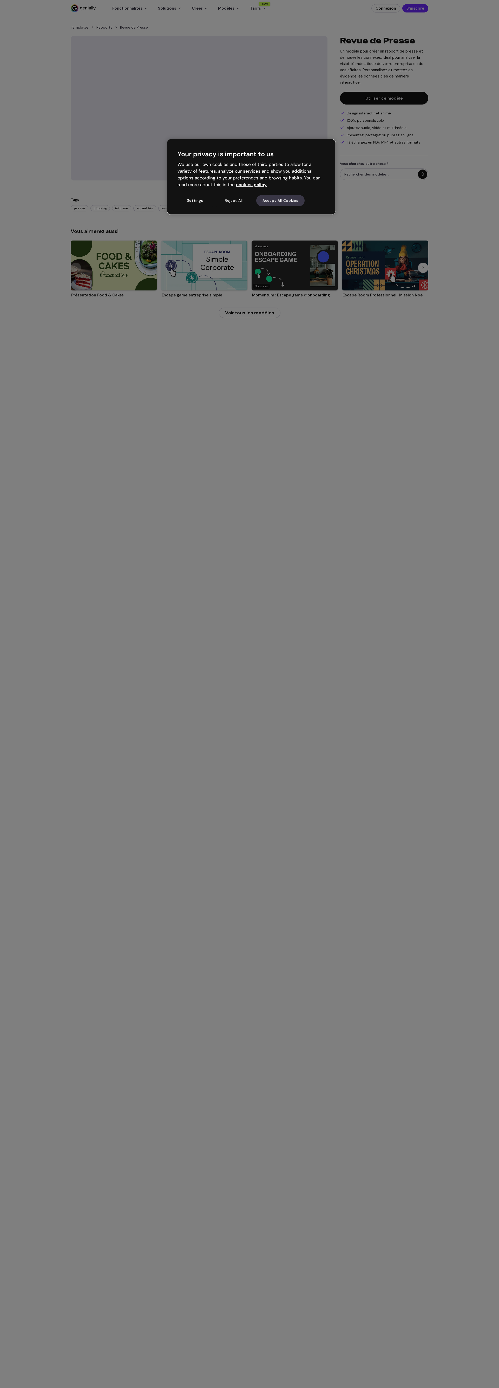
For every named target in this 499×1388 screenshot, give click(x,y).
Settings (195, 200)
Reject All (234, 200)
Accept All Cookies (280, 200)
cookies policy (251, 184)
